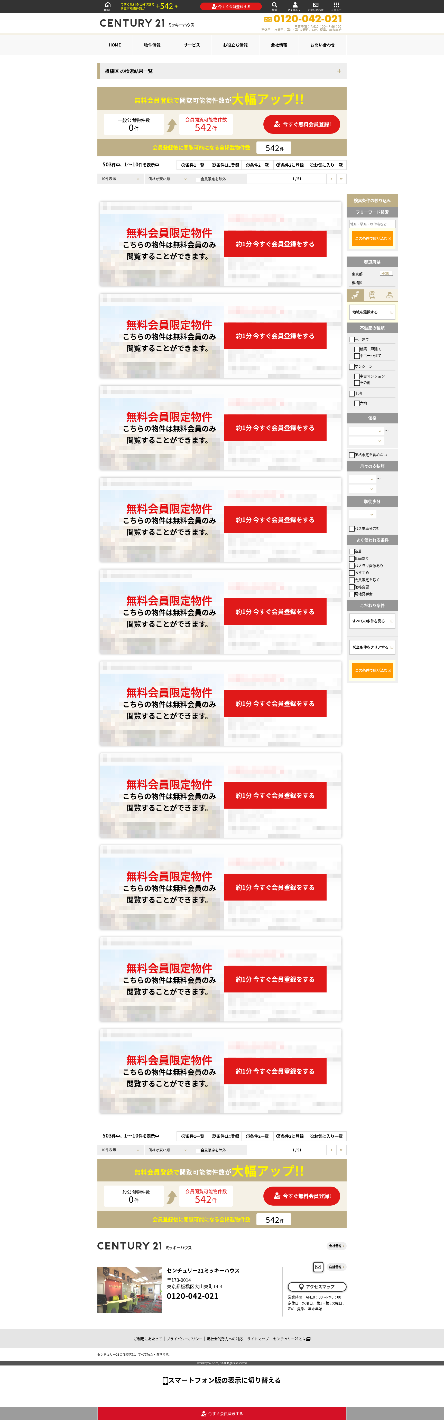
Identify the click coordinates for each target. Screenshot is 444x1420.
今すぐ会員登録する (234, 6)
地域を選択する (365, 312)
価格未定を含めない (371, 454)
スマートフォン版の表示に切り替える (224, 1380)
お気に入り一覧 (328, 165)
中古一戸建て (370, 355)
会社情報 (279, 45)
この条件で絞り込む (371, 238)
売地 (363, 402)
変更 (386, 273)
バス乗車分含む (367, 528)
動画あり (362, 558)
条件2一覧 (259, 165)
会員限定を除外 (213, 178)
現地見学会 (364, 593)
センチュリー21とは (289, 1338)
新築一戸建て (370, 348)
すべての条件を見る (369, 621)
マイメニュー (295, 10)
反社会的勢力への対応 (225, 1338)
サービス (192, 45)
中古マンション (372, 375)
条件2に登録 (292, 165)
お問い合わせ (315, 9)
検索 (274, 9)
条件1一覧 (195, 165)
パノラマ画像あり (369, 565)
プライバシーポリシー (184, 1338)
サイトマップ (258, 1338)
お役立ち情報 (235, 45)
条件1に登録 (227, 165)
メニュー (336, 9)
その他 (365, 382)
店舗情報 (335, 1267)
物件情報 (152, 45)
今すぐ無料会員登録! (307, 124)
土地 (358, 393)
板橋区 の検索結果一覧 (129, 71)
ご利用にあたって (148, 1338)
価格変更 (362, 586)
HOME (107, 10)
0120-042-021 (193, 1295)
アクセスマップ (320, 1286)
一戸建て (362, 339)
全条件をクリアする (372, 647)
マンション (364, 366)
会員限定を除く (367, 579)
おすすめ (362, 572)
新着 (358, 551)
